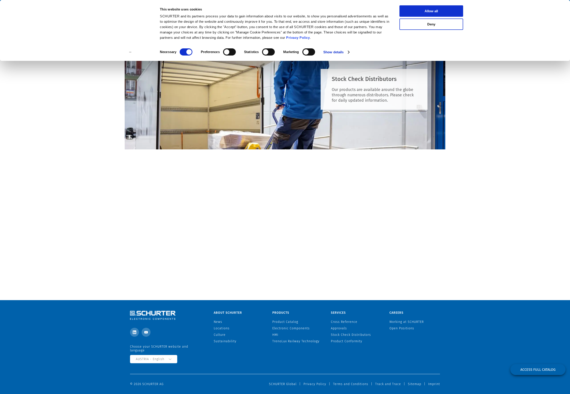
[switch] (229, 52)
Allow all (431, 11)
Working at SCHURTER (406, 322)
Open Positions (401, 328)
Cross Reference (344, 322)
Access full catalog (538, 369)
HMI (275, 335)
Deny (431, 24)
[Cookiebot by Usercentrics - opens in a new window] (130, 52)
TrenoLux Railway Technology (296, 341)
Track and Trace (388, 384)
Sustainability (225, 341)
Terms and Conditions (350, 384)
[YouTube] (146, 332)
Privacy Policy (298, 37)
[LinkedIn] (134, 332)
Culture (220, 335)
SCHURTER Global (283, 384)
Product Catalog (285, 322)
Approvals (339, 328)
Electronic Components (291, 328)
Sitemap (414, 384)
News (218, 322)
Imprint (434, 384)
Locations (222, 328)
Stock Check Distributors (351, 335)
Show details (333, 52)
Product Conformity (346, 341)
